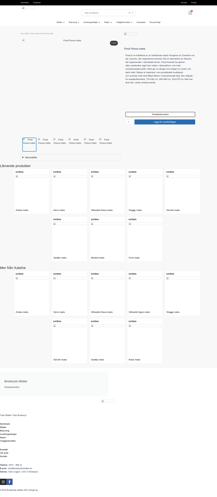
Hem (22, 33)
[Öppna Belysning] (78, 22)
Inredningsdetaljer (8, 434)
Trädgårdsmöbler (8, 441)
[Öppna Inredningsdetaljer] (99, 22)
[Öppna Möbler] (64, 22)
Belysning (4, 431)
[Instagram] (3, 482)
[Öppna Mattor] (111, 22)
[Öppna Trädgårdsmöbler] (132, 22)
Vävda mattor (34, 33)
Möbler (3, 427)
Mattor (27, 33)
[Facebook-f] (9, 482)
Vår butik (4, 453)
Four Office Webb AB (48, 490)
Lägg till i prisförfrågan (165, 122)
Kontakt (3, 456)
